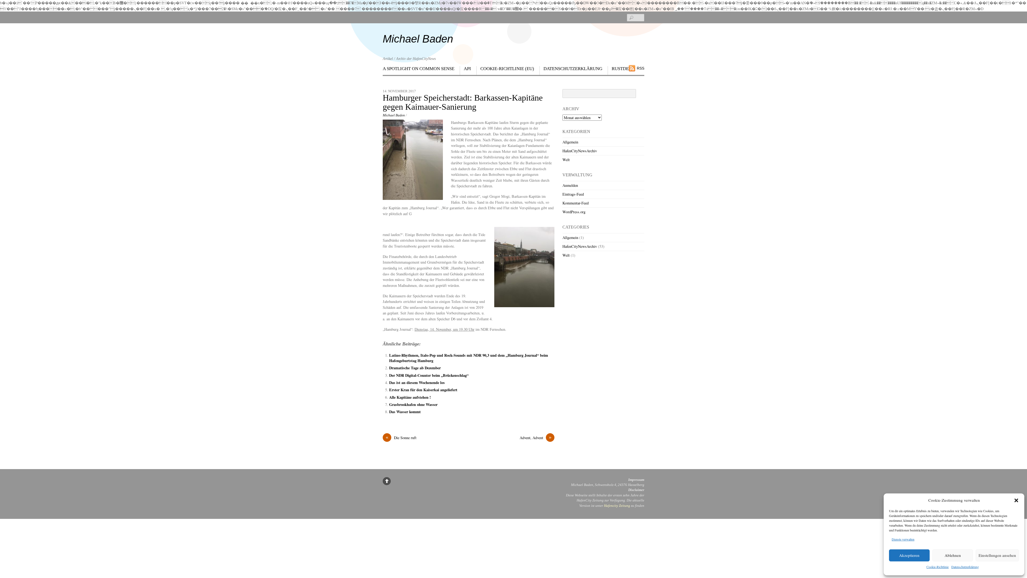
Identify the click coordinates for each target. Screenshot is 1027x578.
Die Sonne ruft (401, 437)
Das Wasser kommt (405, 412)
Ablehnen (953, 555)
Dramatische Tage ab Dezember (415, 368)
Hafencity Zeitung (617, 506)
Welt (566, 159)
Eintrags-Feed (573, 194)
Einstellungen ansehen (997, 555)
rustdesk (623, 68)
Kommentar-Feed (575, 203)
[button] (1016, 500)
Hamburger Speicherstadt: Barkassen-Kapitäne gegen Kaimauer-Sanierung (463, 102)
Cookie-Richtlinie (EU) (507, 68)
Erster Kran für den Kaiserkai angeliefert (423, 390)
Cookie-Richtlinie (937, 567)
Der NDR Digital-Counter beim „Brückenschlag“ (429, 375)
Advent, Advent (535, 437)
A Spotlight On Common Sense (418, 68)
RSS (640, 68)
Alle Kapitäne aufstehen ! (410, 397)
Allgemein (570, 141)
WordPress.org (573, 211)
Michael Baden (394, 115)
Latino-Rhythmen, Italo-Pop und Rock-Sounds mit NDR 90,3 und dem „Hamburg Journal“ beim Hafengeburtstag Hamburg (468, 357)
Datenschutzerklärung (965, 567)
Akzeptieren (909, 555)
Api (467, 68)
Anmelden (570, 185)
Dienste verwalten (903, 539)
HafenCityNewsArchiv (579, 150)
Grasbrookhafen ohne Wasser (413, 404)
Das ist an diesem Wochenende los (417, 382)
